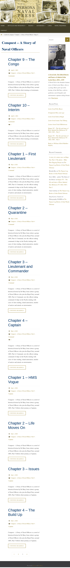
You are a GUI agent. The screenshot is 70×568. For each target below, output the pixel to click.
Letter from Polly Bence (55, 109)
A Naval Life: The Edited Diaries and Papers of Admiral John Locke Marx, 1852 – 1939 (58, 77)
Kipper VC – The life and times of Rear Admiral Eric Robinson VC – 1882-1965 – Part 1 (58, 135)
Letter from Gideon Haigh (56, 116)
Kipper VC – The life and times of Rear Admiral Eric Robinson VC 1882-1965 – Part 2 (58, 128)
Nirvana (34, 550)
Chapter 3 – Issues (23, 456)
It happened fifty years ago (56, 112)
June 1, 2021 (14, 378)
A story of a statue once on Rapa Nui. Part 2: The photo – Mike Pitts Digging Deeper (59, 157)
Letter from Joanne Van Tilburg (57, 120)
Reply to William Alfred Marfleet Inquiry (58, 141)
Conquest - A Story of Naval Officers (21, 72)
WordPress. (40, 550)
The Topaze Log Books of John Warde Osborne (59, 162)
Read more (54, 98)
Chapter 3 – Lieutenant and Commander (20, 260)
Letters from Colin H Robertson (57, 123)
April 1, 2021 (14, 70)
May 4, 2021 (14, 161)
